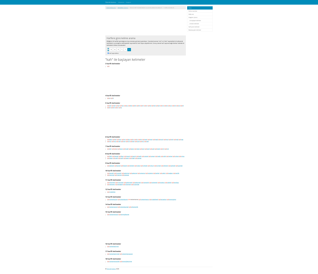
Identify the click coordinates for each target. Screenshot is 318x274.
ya (178, 106)
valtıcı (163, 173)
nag (181, 139)
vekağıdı (119, 184)
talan (110, 158)
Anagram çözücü (123, 8)
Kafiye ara (191, 14)
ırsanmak (135, 184)
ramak (145, 156)
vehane (164, 166)
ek (134, 106)
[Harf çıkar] (108, 51)
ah (109, 106)
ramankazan (112, 199)
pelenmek (128, 182)
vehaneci (111, 184)
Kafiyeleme (121, 2)
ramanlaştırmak (113, 254)
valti (115, 158)
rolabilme (111, 192)
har (119, 139)
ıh (182, 106)
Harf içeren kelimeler (194, 27)
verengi (110, 175)
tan (132, 141)
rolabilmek (153, 199)
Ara (129, 50)
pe (158, 106)
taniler (156, 173)
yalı (152, 149)
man (149, 139)
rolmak (143, 166)
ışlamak (125, 175)
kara (120, 149)
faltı (109, 156)
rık (128, 141)
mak (144, 139)
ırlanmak (127, 184)
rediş (157, 156)
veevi (126, 158)
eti (114, 139)
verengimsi (171, 199)
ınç (142, 141)
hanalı (124, 166)
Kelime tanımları (193, 11)
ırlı (162, 149)
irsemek (117, 173)
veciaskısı (162, 199)
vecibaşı (175, 182)
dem (109, 139)
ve (174, 106)
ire (123, 139)
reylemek (153, 182)
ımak (157, 149)
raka (136, 149)
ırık (166, 149)
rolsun (150, 166)
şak (146, 141)
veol (147, 149)
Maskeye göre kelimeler (195, 30)
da (130, 106)
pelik (138, 156)
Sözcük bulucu (110, 2)
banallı (110, 173)
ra (162, 106)
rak (118, 141)
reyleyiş (161, 182)
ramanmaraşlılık (113, 261)
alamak (110, 166)
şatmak (171, 166)
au (122, 106)
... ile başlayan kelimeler (195, 20)
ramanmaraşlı (112, 214)
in (142, 106)
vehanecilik (133, 207)
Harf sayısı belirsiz (114, 53)
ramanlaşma (123, 199)
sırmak (157, 166)
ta (166, 106)
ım (113, 107)
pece (131, 149)
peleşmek (136, 182)
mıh (171, 139)
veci (142, 149)
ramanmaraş (144, 199)
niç (109, 141)
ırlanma (118, 175)
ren (123, 141)
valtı (120, 158)
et (138, 106)
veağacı (169, 173)
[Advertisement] (145, 22)
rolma (176, 156)
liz (132, 139)
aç (126, 106)
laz (128, 139)
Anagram (128, 2)
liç (136, 139)
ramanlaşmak (123, 207)
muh (160, 139)
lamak (115, 156)
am (113, 106)
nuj (114, 141)
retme (169, 156)
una (137, 141)
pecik (133, 156)
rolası (137, 166)
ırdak (132, 158)
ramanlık (145, 182)
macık (127, 156)
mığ (176, 139)
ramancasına (112, 207)
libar (121, 156)
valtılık (168, 182)
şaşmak (179, 166)
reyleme (149, 173)
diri (109, 149)
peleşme (133, 173)
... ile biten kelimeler (194, 23)
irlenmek (111, 182)
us (170, 106)
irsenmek (119, 182)
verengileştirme (126, 261)
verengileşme (123, 214)
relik (163, 156)
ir (145, 106)
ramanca (141, 173)
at (117, 106)
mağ (155, 139)
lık (140, 139)
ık (109, 107)
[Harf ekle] (108, 49)
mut (166, 139)
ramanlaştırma (113, 246)
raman (151, 156)
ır (116, 107)
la (149, 106)
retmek (130, 166)
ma (153, 106)
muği (125, 149)
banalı (117, 166)
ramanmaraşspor (126, 254)
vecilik (176, 173)
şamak (138, 158)
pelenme (125, 173)
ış (120, 107)
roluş (181, 156)
